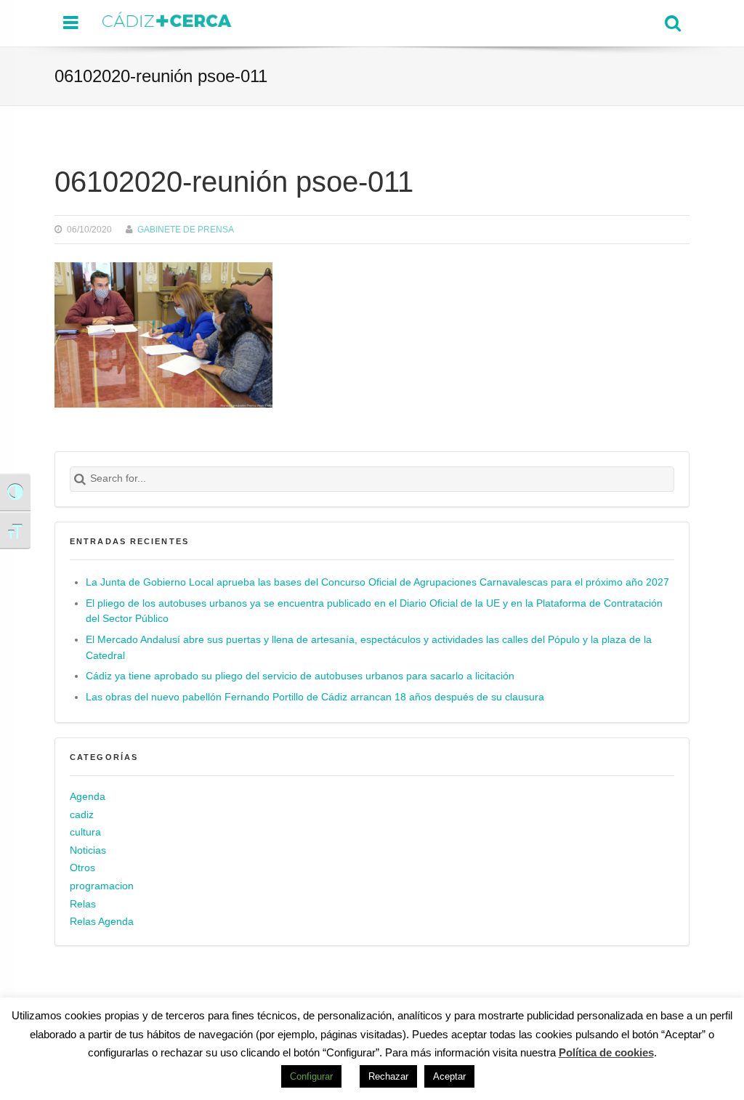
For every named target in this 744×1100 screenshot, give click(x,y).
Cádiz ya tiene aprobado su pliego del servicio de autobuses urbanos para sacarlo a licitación (300, 676)
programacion (102, 886)
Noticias (88, 850)
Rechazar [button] (388, 1076)
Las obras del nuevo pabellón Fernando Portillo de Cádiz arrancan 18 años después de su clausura (315, 697)
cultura (85, 832)
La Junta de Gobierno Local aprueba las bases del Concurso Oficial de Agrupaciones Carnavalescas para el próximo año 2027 (377, 582)
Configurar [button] (311, 1076)
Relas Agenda (102, 921)
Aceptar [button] (449, 1076)
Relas (83, 904)
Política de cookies (606, 1052)
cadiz (82, 814)
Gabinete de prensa (185, 229)
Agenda (87, 796)
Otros (82, 867)
